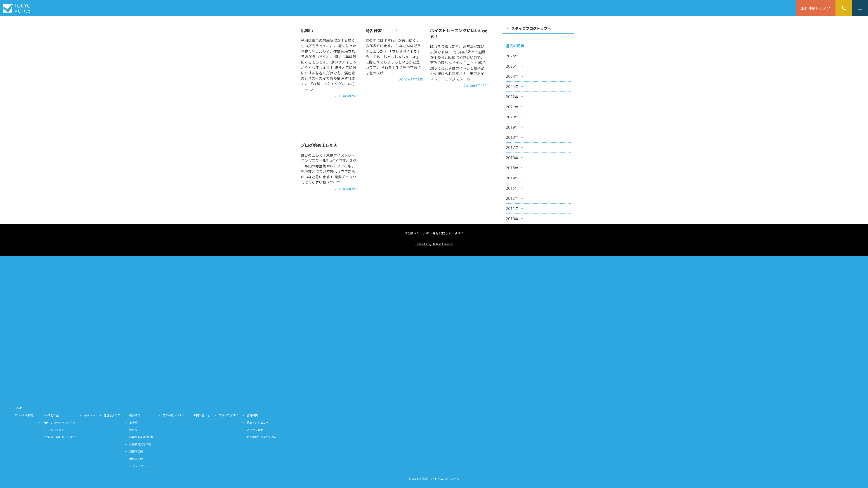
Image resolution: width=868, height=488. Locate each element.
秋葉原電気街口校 (140, 444)
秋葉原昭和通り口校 (141, 437)
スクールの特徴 (23, 415)
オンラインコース (140, 466)
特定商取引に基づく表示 (262, 437)
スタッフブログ (228, 415)
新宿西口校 (136, 459)
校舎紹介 (134, 415)
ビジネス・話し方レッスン (58, 437)
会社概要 (252, 415)
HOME (18, 408)
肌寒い (307, 30)
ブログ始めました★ (319, 145)
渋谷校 (133, 430)
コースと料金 (50, 415)
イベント (89, 415)
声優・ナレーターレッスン (58, 423)
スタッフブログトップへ (531, 28)
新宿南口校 (136, 451)
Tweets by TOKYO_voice (434, 244)
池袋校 (133, 423)
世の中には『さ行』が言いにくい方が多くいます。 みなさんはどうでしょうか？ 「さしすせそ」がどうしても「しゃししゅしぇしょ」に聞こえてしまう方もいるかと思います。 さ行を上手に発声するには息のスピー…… (393, 56)
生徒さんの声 (112, 415)
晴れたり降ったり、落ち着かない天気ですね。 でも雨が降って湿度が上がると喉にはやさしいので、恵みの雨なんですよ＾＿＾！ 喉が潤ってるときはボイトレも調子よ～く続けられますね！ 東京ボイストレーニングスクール (458, 63)
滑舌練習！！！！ (382, 30)
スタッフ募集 (255, 430)
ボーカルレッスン (53, 430)
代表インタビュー (258, 423)
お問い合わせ (201, 415)
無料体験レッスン (815, 8)
